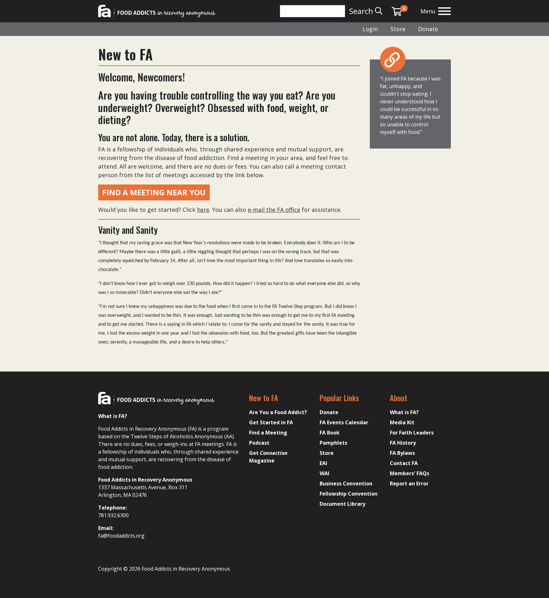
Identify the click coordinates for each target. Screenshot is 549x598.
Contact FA (404, 463)
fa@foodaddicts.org (121, 535)
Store (397, 29)
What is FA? (404, 412)
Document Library (342, 503)
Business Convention (346, 483)
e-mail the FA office (274, 209)
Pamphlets (333, 442)
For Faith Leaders (412, 432)
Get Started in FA (271, 422)
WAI (324, 473)
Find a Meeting (268, 432)
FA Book (330, 432)
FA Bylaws (402, 452)
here (203, 209)
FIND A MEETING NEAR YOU (154, 192)
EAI (323, 463)
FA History (403, 442)
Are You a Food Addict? (278, 412)
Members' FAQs (409, 473)
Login (370, 29)
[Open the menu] (444, 12)
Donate (428, 29)
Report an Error (409, 483)
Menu (428, 11)
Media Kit (402, 422)
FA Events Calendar (344, 422)
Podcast (259, 442)
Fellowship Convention (348, 493)
